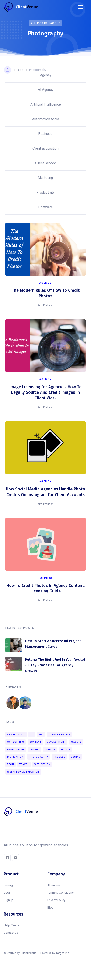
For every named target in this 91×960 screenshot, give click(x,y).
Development (56, 742)
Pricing (8, 885)
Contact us (11, 932)
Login (7, 892)
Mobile (66, 749)
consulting (15, 742)
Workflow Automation (23, 772)
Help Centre (11, 925)
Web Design (42, 764)
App (41, 734)
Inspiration (15, 749)
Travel (24, 764)
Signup (8, 900)
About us (53, 885)
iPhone (35, 749)
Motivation (15, 757)
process (60, 757)
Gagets (76, 742)
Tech (10, 764)
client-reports (59, 734)
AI (31, 734)
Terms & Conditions (60, 892)
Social (75, 757)
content (35, 742)
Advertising (16, 734)
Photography (38, 757)
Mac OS (50, 749)
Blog (50, 907)
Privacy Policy (56, 900)
